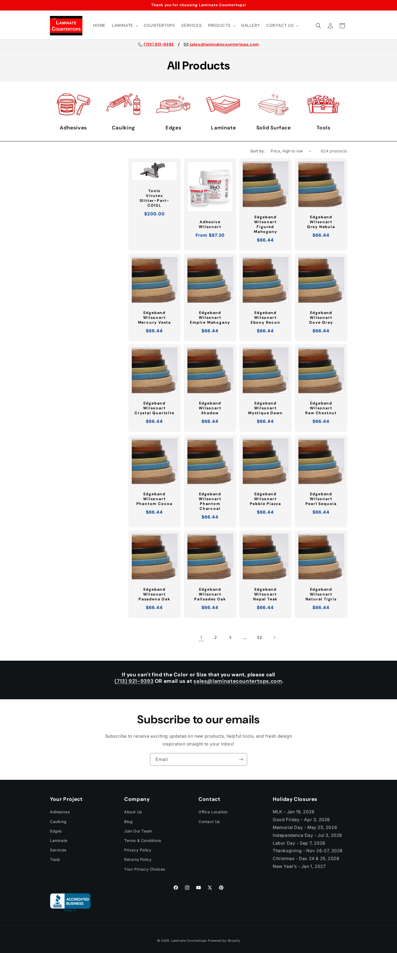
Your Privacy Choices (144, 869)
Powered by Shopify (224, 940)
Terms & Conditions (142, 840)
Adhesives (60, 812)
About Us (133, 812)
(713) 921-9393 (159, 44)
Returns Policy (138, 859)
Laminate (59, 840)
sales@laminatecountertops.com (224, 44)
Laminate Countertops (189, 940)
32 (259, 637)
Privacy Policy (137, 850)
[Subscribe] (241, 759)
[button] (124, 25)
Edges (56, 831)
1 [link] (201, 637)
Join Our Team (138, 831)
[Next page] (274, 637)
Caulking (58, 821)
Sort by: (257, 151)
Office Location (213, 812)
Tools (55, 859)
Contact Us (209, 821)
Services (58, 850)
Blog (128, 821)
